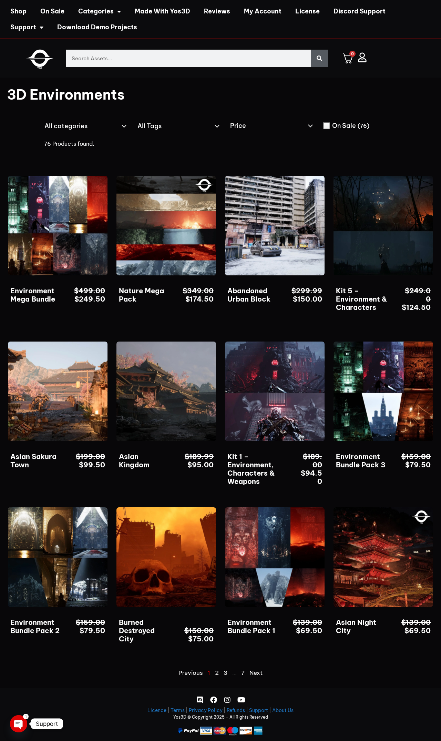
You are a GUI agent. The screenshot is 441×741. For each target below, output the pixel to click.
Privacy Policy (206, 710)
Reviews (217, 11)
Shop (18, 11)
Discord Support (360, 11)
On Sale (52, 11)
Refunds (236, 710)
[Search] (319, 58)
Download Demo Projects (97, 27)
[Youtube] (241, 700)
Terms (178, 710)
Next (256, 673)
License (307, 11)
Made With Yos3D (162, 11)
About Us (283, 710)
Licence (156, 710)
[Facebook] (213, 700)
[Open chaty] (18, 723)
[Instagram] (227, 700)
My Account (262, 11)
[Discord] (200, 700)
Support (23, 27)
